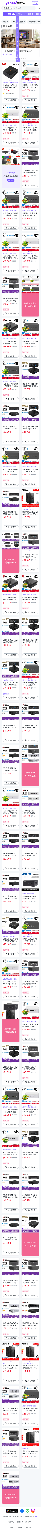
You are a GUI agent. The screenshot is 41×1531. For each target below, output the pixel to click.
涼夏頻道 (17, 37)
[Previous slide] (3, 71)
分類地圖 (28, 1527)
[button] (21, 58)
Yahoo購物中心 (15, 3)
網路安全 (13, 1527)
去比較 (10, 180)
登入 (35, 3)
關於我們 (20, 1522)
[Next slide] (18, 71)
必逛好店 (17, 42)
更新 (36, 1516)
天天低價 (17, 33)
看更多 (17, 60)
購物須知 (28, 1522)
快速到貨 (17, 28)
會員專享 (17, 51)
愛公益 (17, 56)
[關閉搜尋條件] (11, 8)
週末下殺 (17, 46)
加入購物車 (12, 100)
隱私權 (20, 1527)
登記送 (17, 19)
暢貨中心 (17, 23)
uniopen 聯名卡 (27, 14)
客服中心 (11, 1522)
